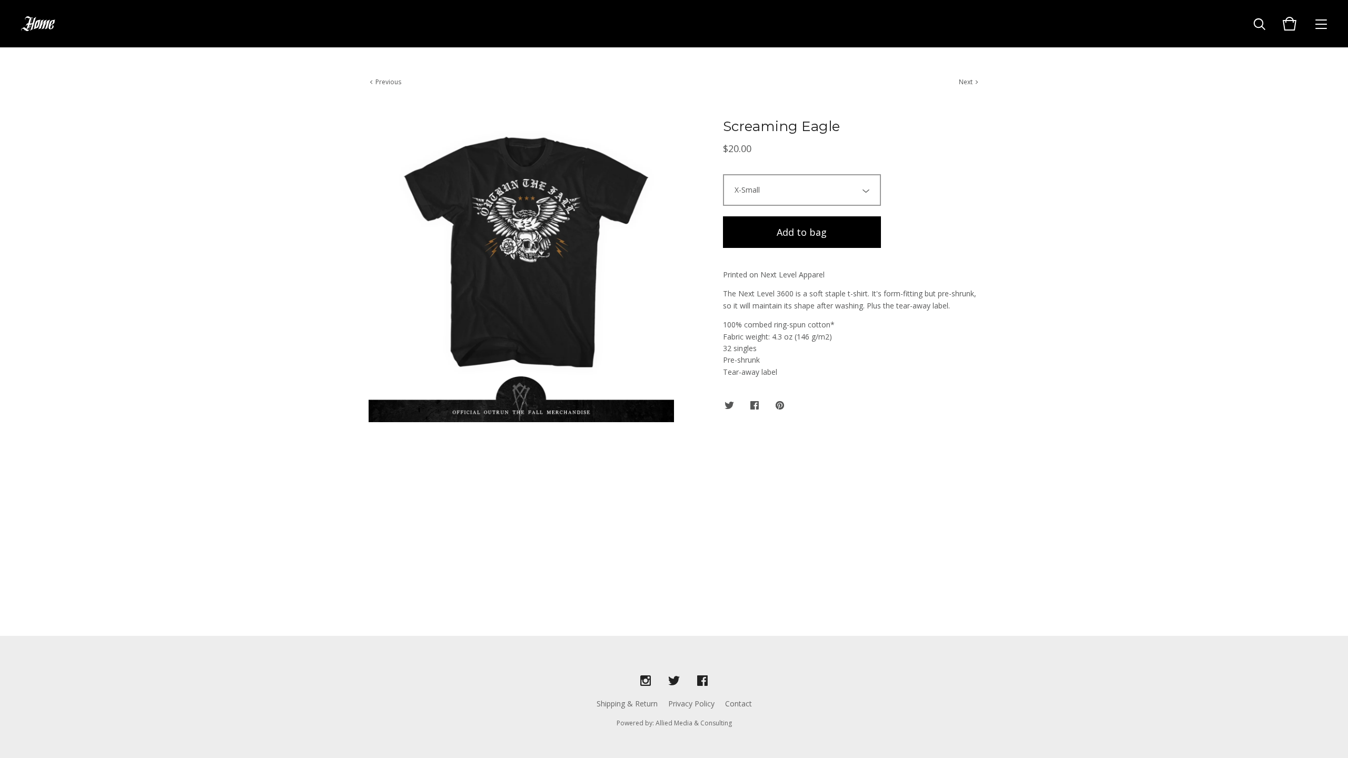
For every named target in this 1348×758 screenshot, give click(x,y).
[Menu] (1321, 23)
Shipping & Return (627, 704)
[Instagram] (645, 681)
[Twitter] (674, 681)
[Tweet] (729, 406)
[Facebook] (702, 681)
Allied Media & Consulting (694, 723)
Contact (738, 704)
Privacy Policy (691, 704)
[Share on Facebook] (754, 406)
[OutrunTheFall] (38, 24)
